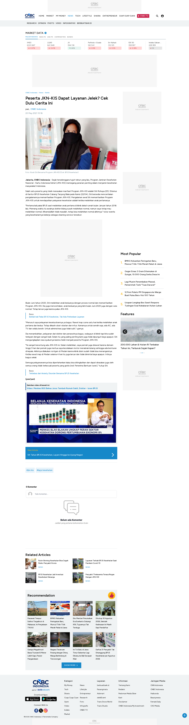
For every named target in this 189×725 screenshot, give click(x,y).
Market (67, 714)
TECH (77, 16)
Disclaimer (123, 702)
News (41, 93)
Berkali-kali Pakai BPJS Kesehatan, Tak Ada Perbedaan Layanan (56, 317)
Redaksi (122, 689)
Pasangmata (102, 689)
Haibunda (155, 693)
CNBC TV (144, 16)
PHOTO (50, 23)
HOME (41, 16)
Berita (47, 93)
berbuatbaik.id (103, 685)
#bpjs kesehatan (44, 470)
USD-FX (50, 37)
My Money (68, 685)
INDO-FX (42, 37)
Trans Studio (102, 706)
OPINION (42, 23)
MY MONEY (61, 16)
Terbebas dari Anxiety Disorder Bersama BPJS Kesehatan (54, 373)
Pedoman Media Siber (127, 693)
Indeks (67, 710)
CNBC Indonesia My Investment (131, 706)
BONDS (70, 37)
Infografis (84, 706)
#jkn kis (30, 470)
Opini (66, 702)
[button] (125, 331)
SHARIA (97, 16)
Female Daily (156, 702)
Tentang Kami (124, 685)
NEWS (70, 16)
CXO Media (155, 706)
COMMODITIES (60, 37)
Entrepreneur (85, 693)
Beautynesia (155, 698)
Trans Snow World (104, 702)
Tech (66, 689)
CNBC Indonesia (31, 93)
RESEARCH (32, 23)
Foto (82, 702)
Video (66, 706)
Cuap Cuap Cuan (71, 698)
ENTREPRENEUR (110, 16)
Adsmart (100, 693)
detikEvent (101, 698)
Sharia (67, 693)
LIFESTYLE (87, 16)
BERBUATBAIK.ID (84, 23)
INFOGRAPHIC (69, 23)
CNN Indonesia (157, 685)
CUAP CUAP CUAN (127, 16)
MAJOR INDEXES (31, 37)
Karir (120, 698)
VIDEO (58, 23)
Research (83, 698)
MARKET (50, 16)
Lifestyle (83, 689)
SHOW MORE (69, 665)
